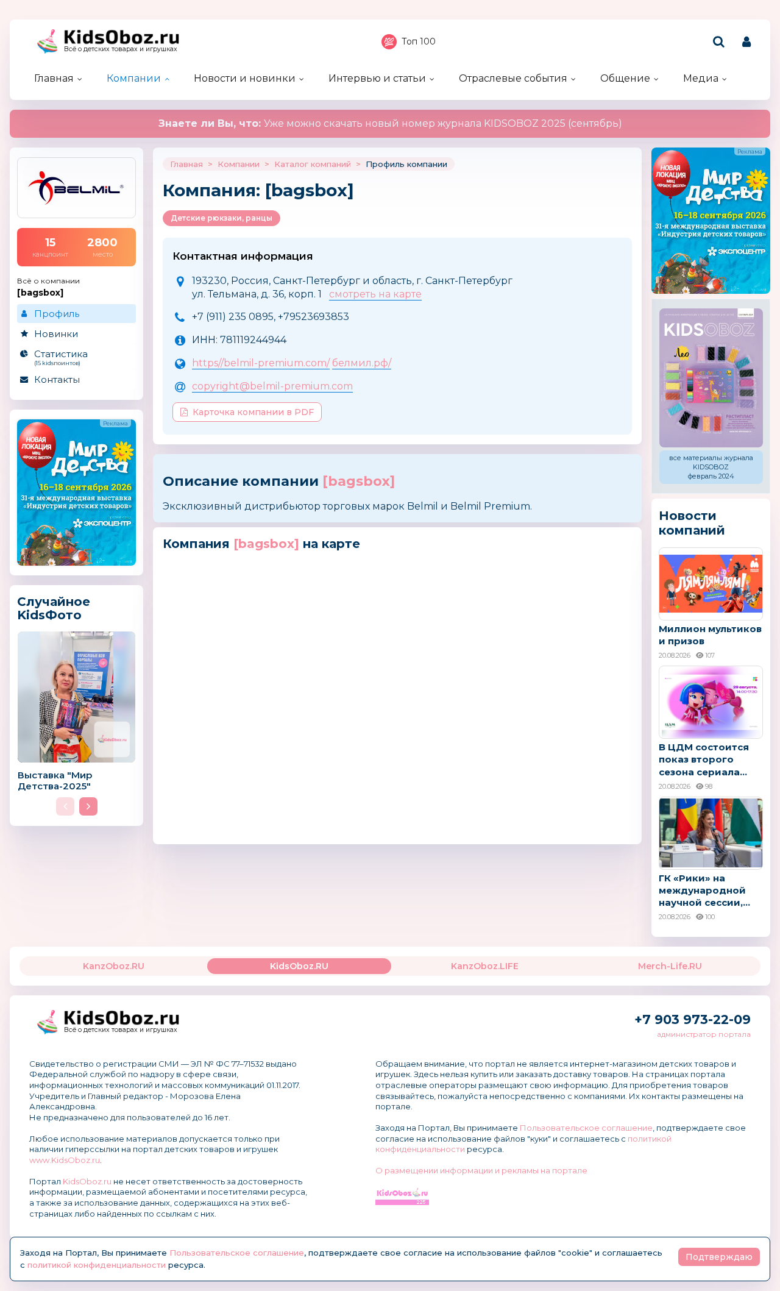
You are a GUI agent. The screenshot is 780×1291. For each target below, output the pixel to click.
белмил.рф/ (361, 363)
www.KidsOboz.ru (64, 1160)
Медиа (700, 78)
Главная (54, 78)
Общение (625, 78)
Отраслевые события (513, 78)
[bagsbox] (358, 481)
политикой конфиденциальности (96, 1265)
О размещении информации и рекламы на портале (481, 1170)
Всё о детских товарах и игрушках (120, 49)
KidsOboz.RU (299, 966)
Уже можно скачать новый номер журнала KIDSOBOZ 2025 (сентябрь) (390, 123)
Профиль (56, 313)
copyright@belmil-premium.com (272, 386)
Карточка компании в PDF (253, 412)
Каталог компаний (312, 164)
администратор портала (704, 1034)
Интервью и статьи (377, 78)
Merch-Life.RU (670, 966)
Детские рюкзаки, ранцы (221, 217)
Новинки (56, 334)
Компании (134, 78)
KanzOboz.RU (113, 966)
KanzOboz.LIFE (485, 966)
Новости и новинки (245, 78)
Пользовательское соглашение (586, 1128)
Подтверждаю (719, 1256)
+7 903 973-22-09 (692, 1019)
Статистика (61, 357)
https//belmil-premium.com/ (261, 363)
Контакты (57, 379)
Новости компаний (692, 523)
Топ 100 (419, 41)
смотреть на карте (375, 294)
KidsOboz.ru (87, 1181)
